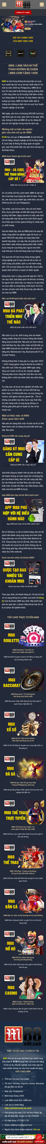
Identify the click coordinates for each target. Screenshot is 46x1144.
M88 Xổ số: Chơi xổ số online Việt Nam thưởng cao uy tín (23, 739)
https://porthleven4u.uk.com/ (18, 1108)
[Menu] (4, 4)
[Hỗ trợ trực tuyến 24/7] (38, 1137)
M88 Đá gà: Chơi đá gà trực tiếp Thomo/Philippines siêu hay (23, 784)
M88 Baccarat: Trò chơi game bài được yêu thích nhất (23, 695)
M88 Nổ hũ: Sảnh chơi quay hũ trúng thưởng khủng (23, 958)
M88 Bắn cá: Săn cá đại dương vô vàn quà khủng (23, 915)
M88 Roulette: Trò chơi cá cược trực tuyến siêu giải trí (23, 651)
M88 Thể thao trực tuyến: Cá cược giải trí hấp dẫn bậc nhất (23, 828)
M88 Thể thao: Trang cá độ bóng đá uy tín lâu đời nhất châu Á (23, 872)
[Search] (42, 4)
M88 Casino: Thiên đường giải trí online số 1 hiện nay (23, 1003)
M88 (4, 81)
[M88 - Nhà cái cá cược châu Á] (23, 4)
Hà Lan (36, 1129)
